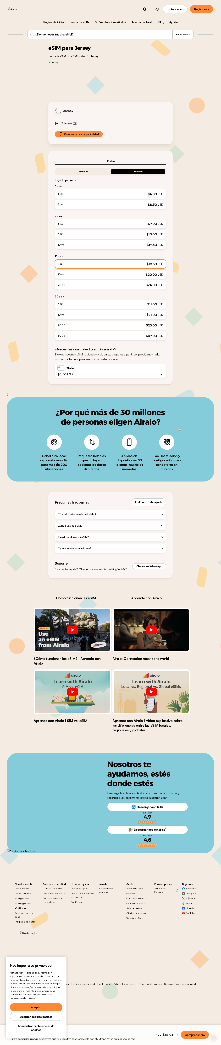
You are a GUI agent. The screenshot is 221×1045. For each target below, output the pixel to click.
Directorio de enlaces (150, 984)
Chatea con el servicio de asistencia (82, 895)
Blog (161, 22)
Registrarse (201, 9)
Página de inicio (53, 22)
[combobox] (110, 34)
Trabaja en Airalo (135, 918)
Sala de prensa (134, 908)
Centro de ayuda (79, 888)
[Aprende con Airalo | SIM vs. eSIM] (72, 692)
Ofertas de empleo (136, 913)
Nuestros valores (135, 898)
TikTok (189, 903)
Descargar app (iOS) (150, 807)
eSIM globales (22, 898)
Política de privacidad (83, 984)
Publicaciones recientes (106, 890)
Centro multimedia (135, 903)
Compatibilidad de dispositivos (52, 900)
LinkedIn (190, 908)
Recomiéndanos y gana (24, 915)
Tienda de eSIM (79, 22)
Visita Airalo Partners (160, 890)
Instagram (191, 893)
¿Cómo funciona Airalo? (110, 22)
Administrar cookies (124, 984)
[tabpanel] (110, 252)
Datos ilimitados (23, 893)
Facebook (191, 888)
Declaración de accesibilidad (180, 984)
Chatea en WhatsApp (149, 566)
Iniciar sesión (175, 9)
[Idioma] (145, 9)
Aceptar (36, 1007)
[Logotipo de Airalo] (17, 9)
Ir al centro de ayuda (148, 502)
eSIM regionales (23, 903)
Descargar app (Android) (150, 829)
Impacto (130, 893)
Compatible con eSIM (88, 1038)
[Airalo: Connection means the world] (151, 630)
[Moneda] (157, 9)
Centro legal (104, 984)
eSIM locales (78, 56)
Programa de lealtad (25, 921)
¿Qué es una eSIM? (52, 888)
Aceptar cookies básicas (36, 1016)
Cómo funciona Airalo (54, 893)
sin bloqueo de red (124, 1038)
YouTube (190, 913)
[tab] (110, 161)
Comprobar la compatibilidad (81, 134)
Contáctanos (77, 902)
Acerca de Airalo (142, 22)
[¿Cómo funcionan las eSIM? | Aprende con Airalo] (72, 630)
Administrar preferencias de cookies (36, 1028)
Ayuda (173, 22)
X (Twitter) (191, 898)
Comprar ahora (195, 1035)
